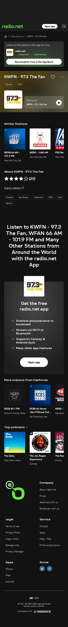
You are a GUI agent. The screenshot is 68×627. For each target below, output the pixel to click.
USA (50, 197)
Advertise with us (49, 502)
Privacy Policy (13, 532)
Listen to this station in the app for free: (28, 45)
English (9, 197)
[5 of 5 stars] (26, 178)
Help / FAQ (45, 539)
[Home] (5, 36)
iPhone (9, 569)
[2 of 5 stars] (11, 178)
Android (10, 582)
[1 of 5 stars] (6, 178)
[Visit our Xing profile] (49, 569)
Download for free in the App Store (34, 62)
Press (43, 496)
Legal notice (12, 539)
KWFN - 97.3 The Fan (37, 105)
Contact (44, 526)
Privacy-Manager (15, 551)
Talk (20, 84)
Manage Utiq (12, 545)
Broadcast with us (49, 508)
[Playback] (59, 102)
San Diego (23, 197)
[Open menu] (64, 26)
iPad (8, 575)
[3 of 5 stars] (16, 178)
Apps (42, 532)
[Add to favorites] (53, 77)
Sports (9, 84)
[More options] (62, 77)
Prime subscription (50, 545)
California (38, 197)
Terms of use (13, 526)
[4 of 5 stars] (21, 178)
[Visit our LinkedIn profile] (42, 569)
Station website (12, 188)
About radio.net (48, 490)
